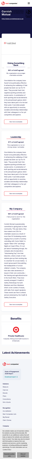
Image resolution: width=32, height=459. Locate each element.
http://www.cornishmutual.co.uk (12, 19)
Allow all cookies (22, 455)
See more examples (15, 122)
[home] (9, 3)
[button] (29, 3)
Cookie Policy (7, 449)
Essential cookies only (9, 455)
